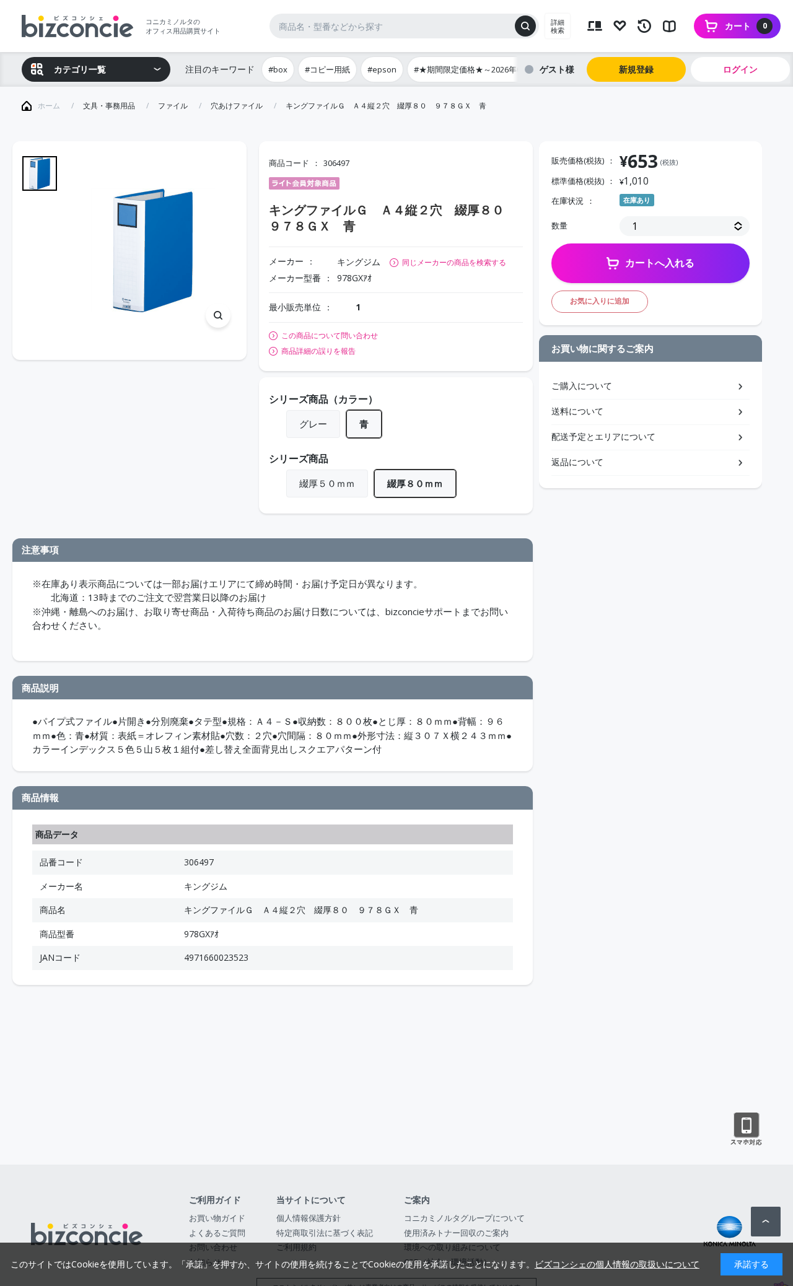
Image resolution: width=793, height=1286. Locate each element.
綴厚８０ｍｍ (415, 483)
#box (277, 69)
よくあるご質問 (217, 1232)
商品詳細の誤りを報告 (318, 351)
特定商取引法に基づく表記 (324, 1232)
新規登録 (636, 69)
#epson (381, 69)
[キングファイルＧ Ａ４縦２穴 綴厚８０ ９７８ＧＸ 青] (153, 250)
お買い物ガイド (217, 1217)
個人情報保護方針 (308, 1217)
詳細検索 (557, 26)
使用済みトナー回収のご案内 (456, 1232)
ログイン (740, 69)
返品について (577, 462)
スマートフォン (746, 1129)
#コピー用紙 (327, 69)
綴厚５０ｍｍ (327, 483)
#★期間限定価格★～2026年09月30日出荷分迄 (498, 69)
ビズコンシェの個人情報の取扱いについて (617, 1264)
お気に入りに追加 (599, 300)
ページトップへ (766, 1221)
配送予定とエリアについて (603, 436)
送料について (577, 411)
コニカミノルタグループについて (464, 1217)
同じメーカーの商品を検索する (454, 262)
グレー (313, 424)
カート (746, 26)
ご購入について (581, 385)
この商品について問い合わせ (329, 336)
